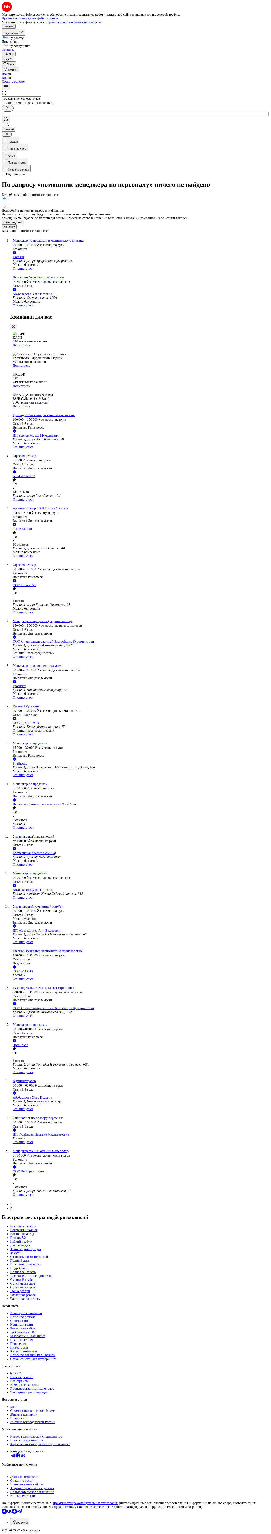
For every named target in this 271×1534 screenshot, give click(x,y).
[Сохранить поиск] (6, 119)
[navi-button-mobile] (6, 87)
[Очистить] (8, 108)
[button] (6, 74)
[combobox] (21, 98)
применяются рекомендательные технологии (85, 1503)
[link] (9, 64)
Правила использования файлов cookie (74, 22)
